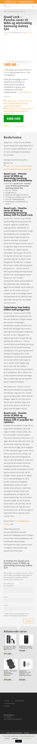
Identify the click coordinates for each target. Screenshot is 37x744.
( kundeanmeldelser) (20, 126)
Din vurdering (8, 583)
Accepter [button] (18, 741)
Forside (7, 700)
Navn (6, 597)
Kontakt (7, 706)
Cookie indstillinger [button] (25, 738)
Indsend (28, 621)
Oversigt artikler (19, 700)
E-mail (6, 605)
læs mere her (25, 92)
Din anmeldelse (9, 586)
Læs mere (15, 738)
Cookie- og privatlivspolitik (14, 733)
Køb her (13, 118)
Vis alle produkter (10, 703)
